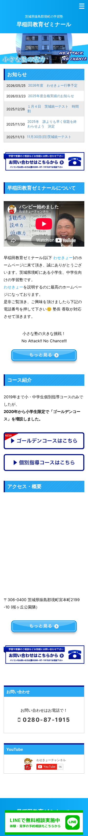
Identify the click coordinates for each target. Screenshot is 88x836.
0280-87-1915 (45, 719)
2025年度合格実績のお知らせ (51, 96)
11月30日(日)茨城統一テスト (49, 137)
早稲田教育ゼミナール (44, 24)
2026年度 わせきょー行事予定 (52, 85)
